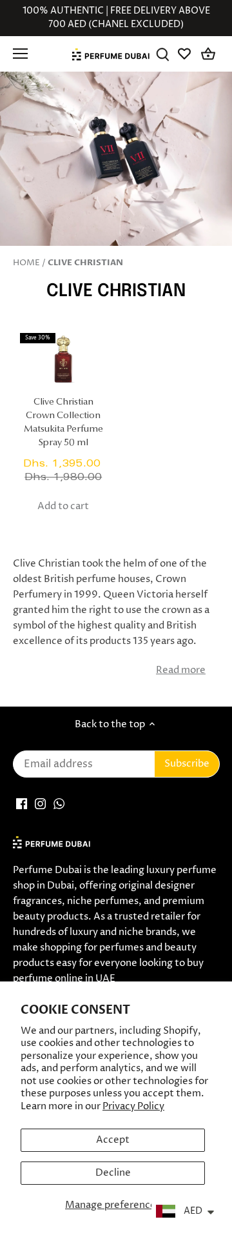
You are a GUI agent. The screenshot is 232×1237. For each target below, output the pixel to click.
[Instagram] (40, 803)
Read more (181, 670)
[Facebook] (21, 803)
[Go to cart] (208, 54)
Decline (113, 1173)
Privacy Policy (133, 1106)
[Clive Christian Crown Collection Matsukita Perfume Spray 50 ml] (63, 361)
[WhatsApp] (58, 803)
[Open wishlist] (185, 54)
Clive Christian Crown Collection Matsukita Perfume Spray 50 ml (63, 422)
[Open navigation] (20, 53)
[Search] (162, 54)
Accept (113, 1140)
